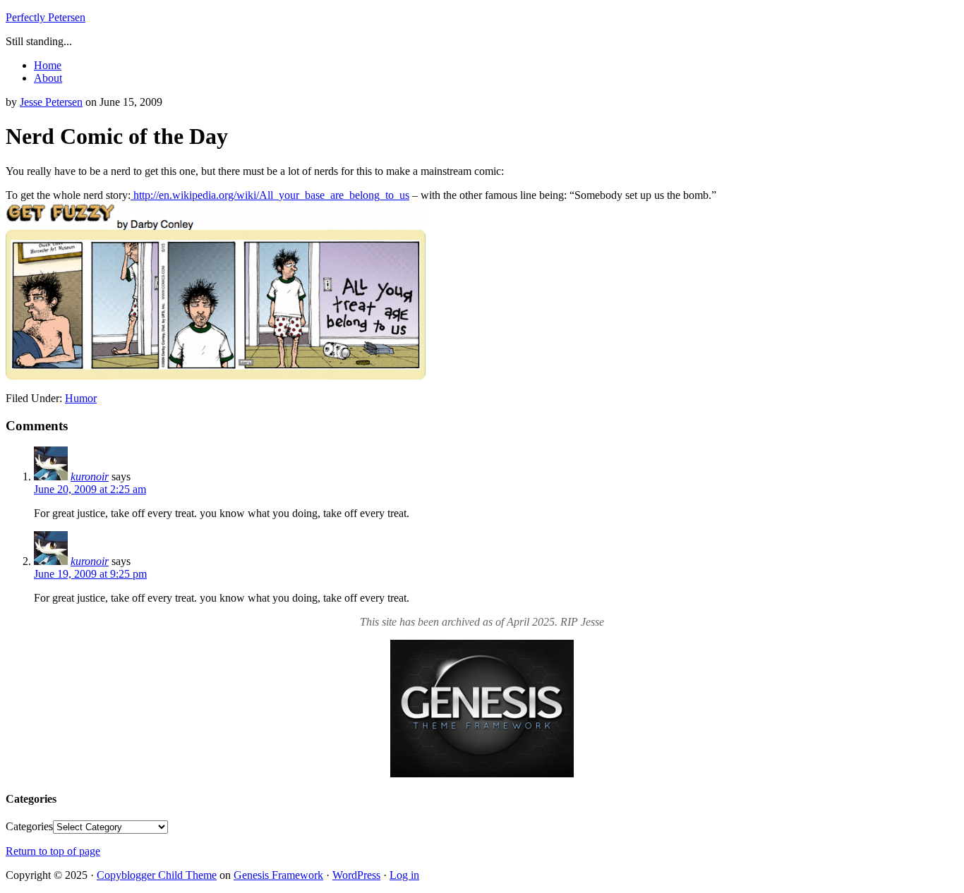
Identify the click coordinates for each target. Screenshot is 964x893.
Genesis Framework (278, 875)
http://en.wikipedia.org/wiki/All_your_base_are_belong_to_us (270, 195)
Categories (29, 826)
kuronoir (90, 476)
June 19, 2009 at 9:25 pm (90, 574)
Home (47, 65)
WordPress (356, 875)
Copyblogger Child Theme (157, 875)
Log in (404, 875)
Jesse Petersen (51, 102)
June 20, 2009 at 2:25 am (90, 489)
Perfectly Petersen (45, 17)
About (48, 78)
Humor (81, 398)
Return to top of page (53, 851)
